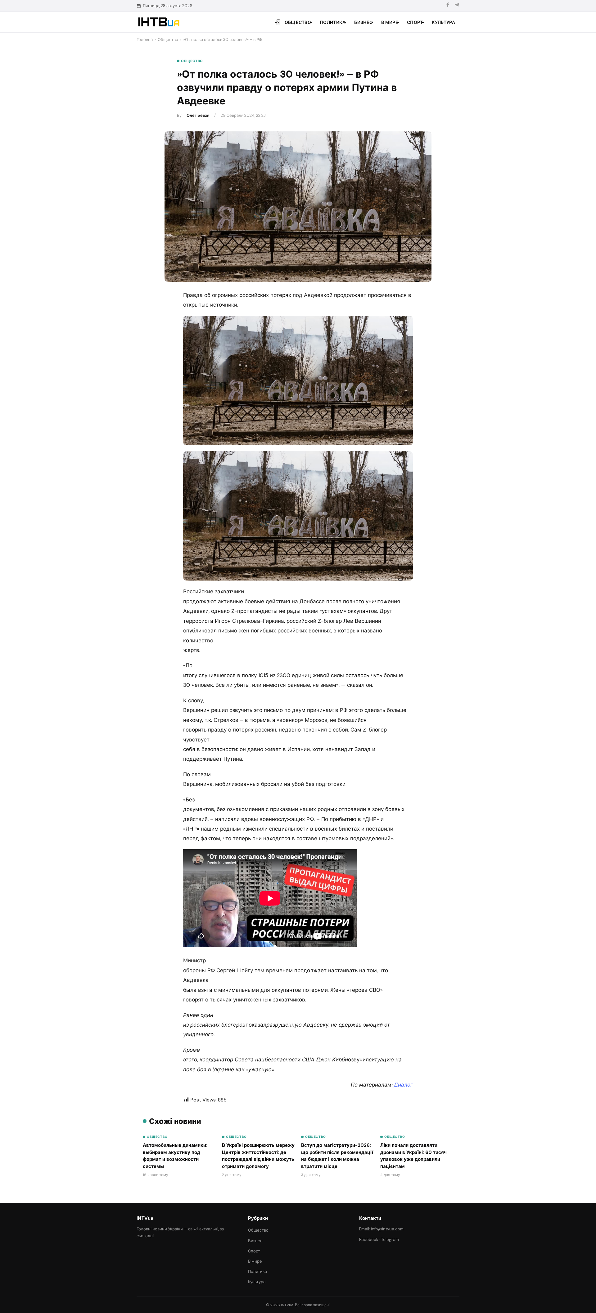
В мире (389, 22)
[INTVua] (158, 22)
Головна (145, 39)
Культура (443, 22)
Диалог (403, 1084)
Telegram (390, 1239)
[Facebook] (447, 5)
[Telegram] (456, 5)
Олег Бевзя (198, 115)
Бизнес (363, 22)
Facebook (368, 1239)
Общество (298, 22)
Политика (332, 22)
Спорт (415, 22)
